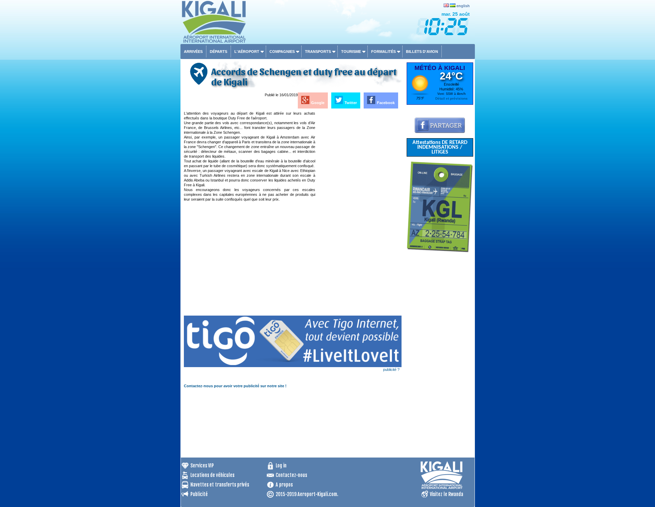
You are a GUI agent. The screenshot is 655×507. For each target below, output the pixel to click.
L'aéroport (246, 51)
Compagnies (282, 51)
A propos (284, 485)
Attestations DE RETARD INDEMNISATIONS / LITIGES (439, 147)
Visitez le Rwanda (446, 494)
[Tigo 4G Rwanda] (293, 366)
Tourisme (351, 51)
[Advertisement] (359, 213)
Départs (218, 51)
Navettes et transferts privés (219, 485)
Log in (281, 465)
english (463, 6)
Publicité (199, 494)
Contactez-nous (291, 475)
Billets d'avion (422, 51)
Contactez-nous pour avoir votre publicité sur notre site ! (235, 386)
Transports (318, 51)
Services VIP (202, 465)
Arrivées (193, 51)
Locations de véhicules (212, 475)
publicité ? (391, 369)
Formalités (383, 51)
